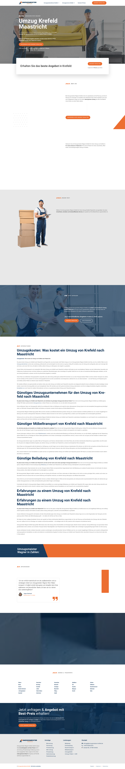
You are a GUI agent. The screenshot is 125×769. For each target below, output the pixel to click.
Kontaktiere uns (21, 388)
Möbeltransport (42, 433)
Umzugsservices (37, 403)
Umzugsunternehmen (22, 364)
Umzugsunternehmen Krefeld (51, 3)
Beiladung (43, 464)
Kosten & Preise (82, 3)
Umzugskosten (20, 358)
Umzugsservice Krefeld (67, 3)
